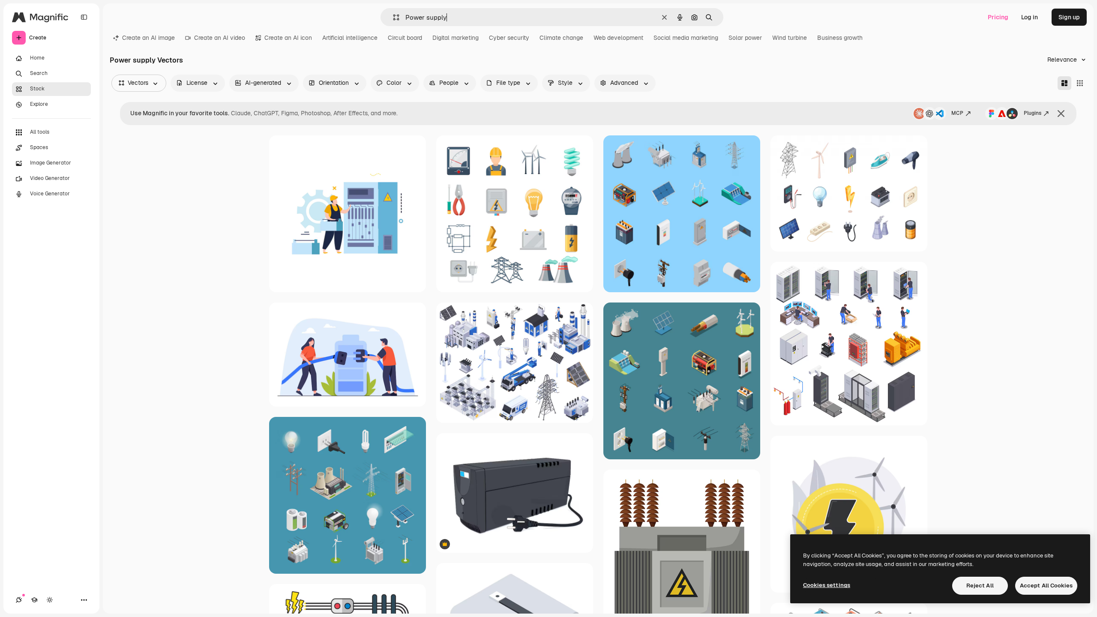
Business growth (840, 38)
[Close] (1061, 113)
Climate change (561, 38)
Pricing (998, 17)
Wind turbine (789, 38)
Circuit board (405, 38)
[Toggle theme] (50, 600)
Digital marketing (455, 38)
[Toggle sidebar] (84, 17)
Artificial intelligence (350, 38)
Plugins (1032, 113)
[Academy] (34, 600)
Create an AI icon (288, 38)
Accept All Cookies (1046, 585)
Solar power (745, 38)
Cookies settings (826, 585)
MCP (957, 113)
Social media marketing (685, 38)
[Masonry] (1064, 83)
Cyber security (509, 38)
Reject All (980, 585)
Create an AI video (219, 38)
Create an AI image (148, 38)
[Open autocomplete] (393, 17)
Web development (618, 38)
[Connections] (19, 600)
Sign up (1069, 17)
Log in (1029, 17)
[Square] (1080, 83)
